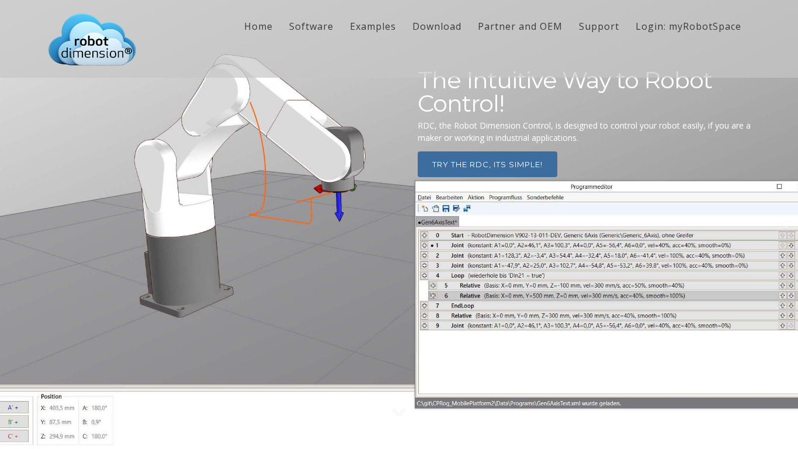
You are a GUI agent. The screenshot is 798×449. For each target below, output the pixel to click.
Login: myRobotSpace (688, 26)
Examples (373, 26)
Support (599, 26)
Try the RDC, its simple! (487, 164)
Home (258, 26)
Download (437, 26)
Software (311, 26)
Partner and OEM (520, 26)
